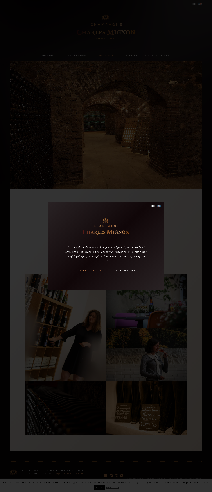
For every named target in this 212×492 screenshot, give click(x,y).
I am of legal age (124, 270)
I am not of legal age (91, 270)
